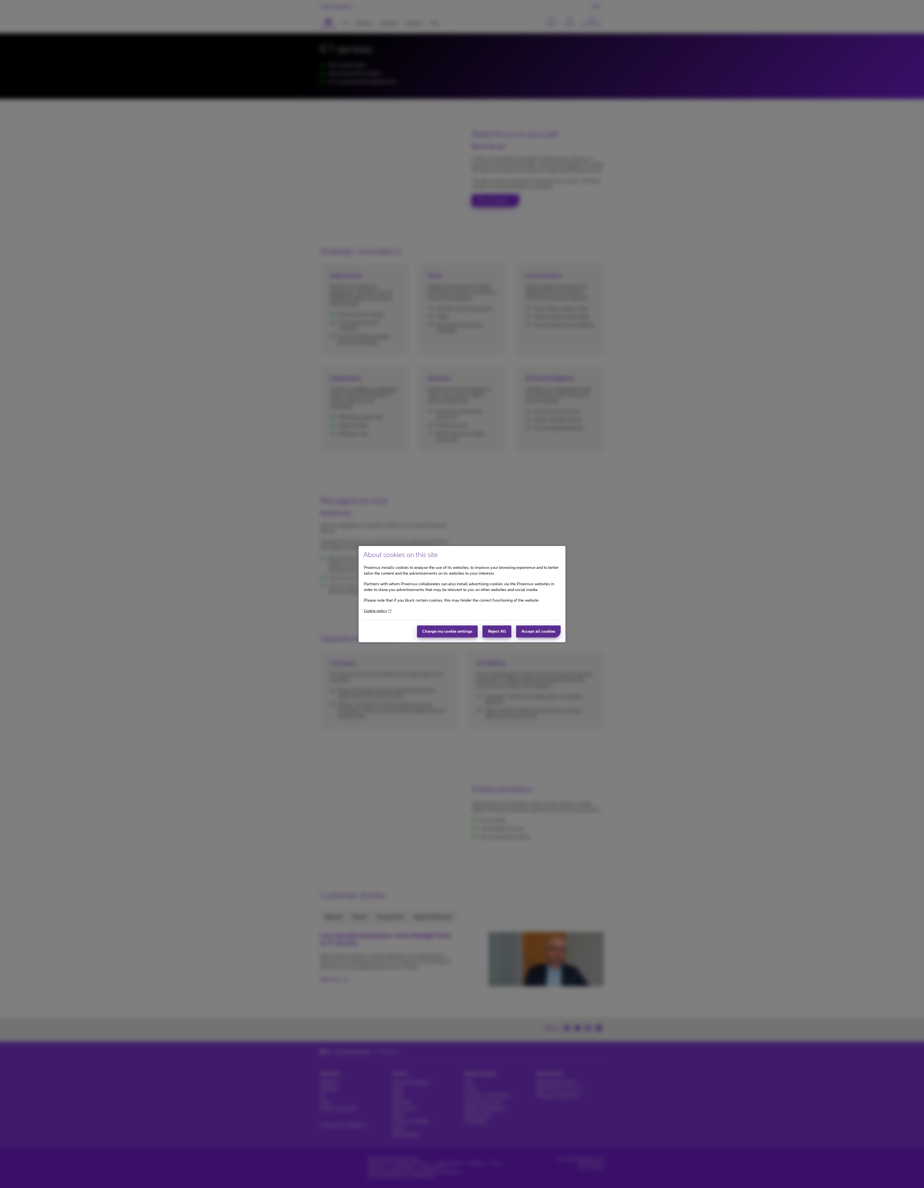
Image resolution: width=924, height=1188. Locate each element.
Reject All (497, 631)
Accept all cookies (538, 631)
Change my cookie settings (447, 631)
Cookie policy (375, 611)
